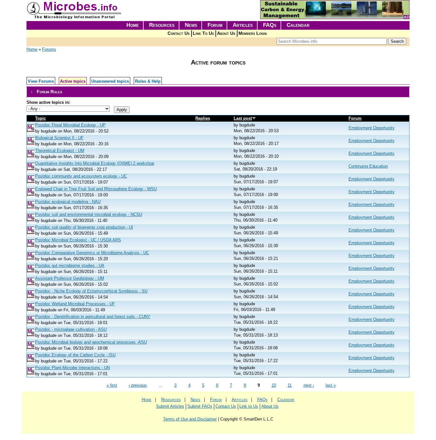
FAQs (269, 25)
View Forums (41, 81)
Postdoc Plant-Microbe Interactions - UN (72, 367)
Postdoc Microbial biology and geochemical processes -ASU (91, 342)
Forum (214, 25)
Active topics (73, 81)
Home (132, 25)
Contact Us (179, 33)
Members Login (252, 33)
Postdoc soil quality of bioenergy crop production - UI (84, 227)
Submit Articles (170, 406)
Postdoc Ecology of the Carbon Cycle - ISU (75, 355)
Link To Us (203, 33)
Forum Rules (49, 91)
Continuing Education (368, 166)
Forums (49, 49)
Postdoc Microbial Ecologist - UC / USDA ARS (78, 240)
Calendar (298, 25)
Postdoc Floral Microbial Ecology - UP (70, 125)
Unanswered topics (110, 81)
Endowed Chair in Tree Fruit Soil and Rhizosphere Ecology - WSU (96, 188)
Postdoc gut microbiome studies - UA (69, 265)
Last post (243, 118)
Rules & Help (148, 81)
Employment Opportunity (372, 127)
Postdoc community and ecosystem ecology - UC (81, 176)
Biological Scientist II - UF (59, 137)
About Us (226, 33)
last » (331, 385)
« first (112, 385)
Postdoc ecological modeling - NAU (68, 201)
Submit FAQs (199, 406)
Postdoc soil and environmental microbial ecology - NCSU (88, 214)
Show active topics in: (48, 102)
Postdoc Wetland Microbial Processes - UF (75, 303)
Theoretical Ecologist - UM (59, 150)
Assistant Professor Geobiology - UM (69, 278)
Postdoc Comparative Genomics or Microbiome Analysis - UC (92, 252)
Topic (40, 118)
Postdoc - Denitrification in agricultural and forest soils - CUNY (92, 316)
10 (274, 385)
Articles (243, 25)
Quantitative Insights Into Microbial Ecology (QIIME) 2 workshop (94, 163)
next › (309, 385)
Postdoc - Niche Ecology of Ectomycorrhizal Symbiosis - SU (91, 291)
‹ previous (138, 385)
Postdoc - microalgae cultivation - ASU (71, 329)
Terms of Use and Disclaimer (190, 419)
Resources (162, 25)
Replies (202, 118)
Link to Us (248, 406)
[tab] (218, 91)
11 (290, 385)
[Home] (74, 17)
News (191, 25)
